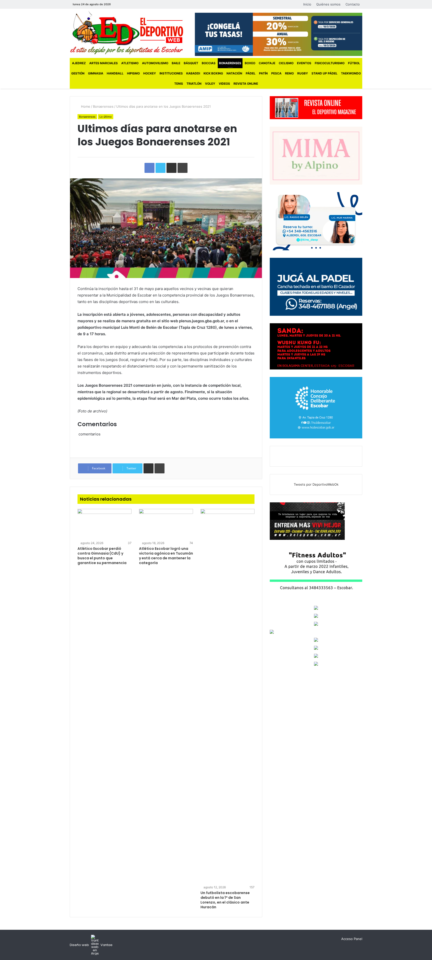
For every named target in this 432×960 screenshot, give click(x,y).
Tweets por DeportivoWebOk (316, 484)
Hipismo (133, 73)
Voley (210, 83)
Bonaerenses (230, 63)
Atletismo (129, 63)
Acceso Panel (351, 939)
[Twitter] (126, 4)
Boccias (209, 63)
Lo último (106, 116)
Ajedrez (79, 63)
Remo (289, 73)
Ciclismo (286, 63)
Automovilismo (155, 63)
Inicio (307, 4)
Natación (234, 73)
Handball (115, 73)
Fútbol (354, 63)
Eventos (304, 63)
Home (85, 106)
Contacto (353, 4)
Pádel (251, 73)
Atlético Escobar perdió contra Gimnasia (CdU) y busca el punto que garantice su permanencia (102, 555)
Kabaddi (193, 73)
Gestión (77, 73)
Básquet (191, 63)
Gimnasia (95, 73)
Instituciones (171, 73)
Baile (176, 63)
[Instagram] (133, 4)
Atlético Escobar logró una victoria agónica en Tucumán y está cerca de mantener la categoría (166, 555)
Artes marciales (103, 63)
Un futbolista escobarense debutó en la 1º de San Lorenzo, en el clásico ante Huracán (225, 900)
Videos (224, 83)
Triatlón (194, 83)
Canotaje (267, 63)
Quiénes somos (328, 4)
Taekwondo (351, 73)
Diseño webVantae (91, 945)
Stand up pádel (325, 73)
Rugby (302, 73)
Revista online (246, 83)
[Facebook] (118, 4)
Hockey (149, 73)
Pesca (276, 73)
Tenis (178, 83)
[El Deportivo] (127, 32)
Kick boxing (213, 73)
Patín (263, 73)
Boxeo (250, 63)
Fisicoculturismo (329, 63)
